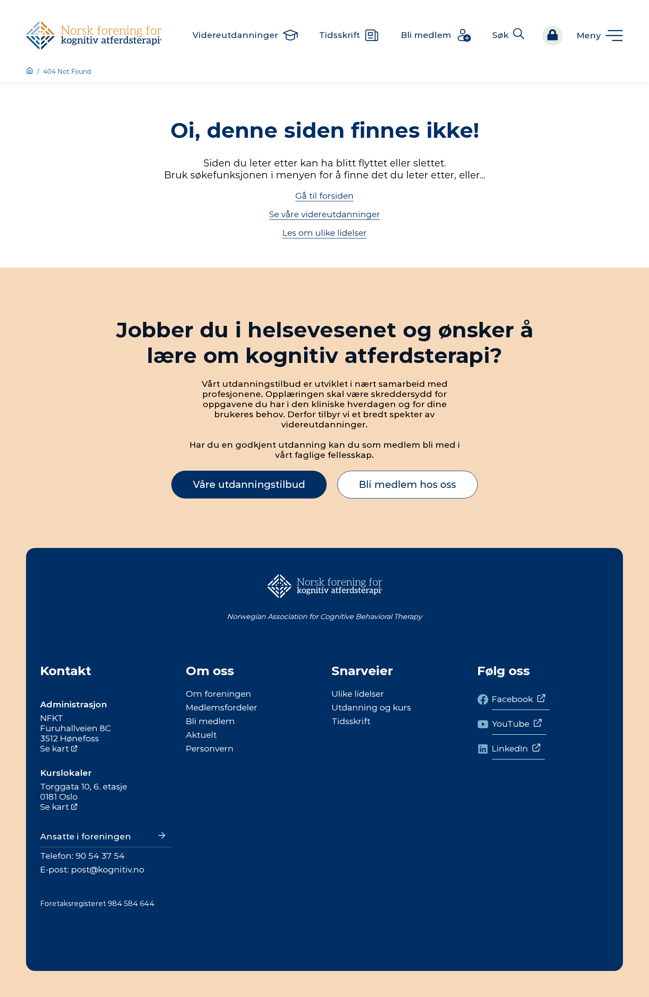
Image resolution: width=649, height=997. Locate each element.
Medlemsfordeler (221, 707)
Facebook (512, 699)
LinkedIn (510, 749)
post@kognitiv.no (107, 870)
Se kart (54, 749)
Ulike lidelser (358, 694)
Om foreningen (218, 694)
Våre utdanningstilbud (249, 485)
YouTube (510, 724)
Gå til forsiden (324, 196)
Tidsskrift (351, 721)
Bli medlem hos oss (407, 485)
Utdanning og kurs (371, 707)
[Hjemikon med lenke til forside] (29, 71)
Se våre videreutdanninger (324, 214)
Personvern (210, 749)
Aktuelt (201, 735)
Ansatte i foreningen (85, 836)
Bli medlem (210, 721)
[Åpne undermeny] (600, 35)
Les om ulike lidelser (325, 233)
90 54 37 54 (100, 856)
